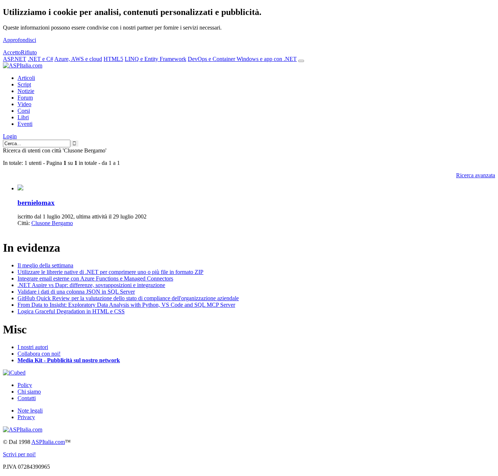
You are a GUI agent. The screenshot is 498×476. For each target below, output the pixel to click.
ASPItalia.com (48, 442)
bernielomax (36, 202)
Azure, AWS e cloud (78, 59)
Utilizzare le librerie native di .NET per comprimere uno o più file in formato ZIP (110, 272)
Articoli (26, 78)
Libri (23, 117)
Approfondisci (19, 40)
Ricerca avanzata (475, 175)
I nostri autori (32, 347)
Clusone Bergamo (52, 223)
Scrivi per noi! (19, 454)
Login (10, 136)
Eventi (24, 124)
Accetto (12, 52)
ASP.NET (14, 59)
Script (24, 84)
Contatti (26, 398)
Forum (25, 97)
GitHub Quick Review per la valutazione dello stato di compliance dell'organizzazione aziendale (128, 298)
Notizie (25, 91)
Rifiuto (29, 52)
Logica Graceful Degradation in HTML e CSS (71, 311)
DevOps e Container (212, 59)
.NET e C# (40, 59)
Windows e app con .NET (267, 59)
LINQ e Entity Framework (155, 59)
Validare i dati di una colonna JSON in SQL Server (76, 292)
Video (24, 104)
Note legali (30, 410)
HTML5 (113, 59)
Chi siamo (29, 391)
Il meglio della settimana (45, 265)
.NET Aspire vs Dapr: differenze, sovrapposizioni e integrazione (91, 285)
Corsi (23, 111)
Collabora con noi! (39, 354)
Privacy (26, 417)
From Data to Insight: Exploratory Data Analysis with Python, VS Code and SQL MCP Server (126, 305)
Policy (24, 385)
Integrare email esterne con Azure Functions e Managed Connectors (95, 278)
